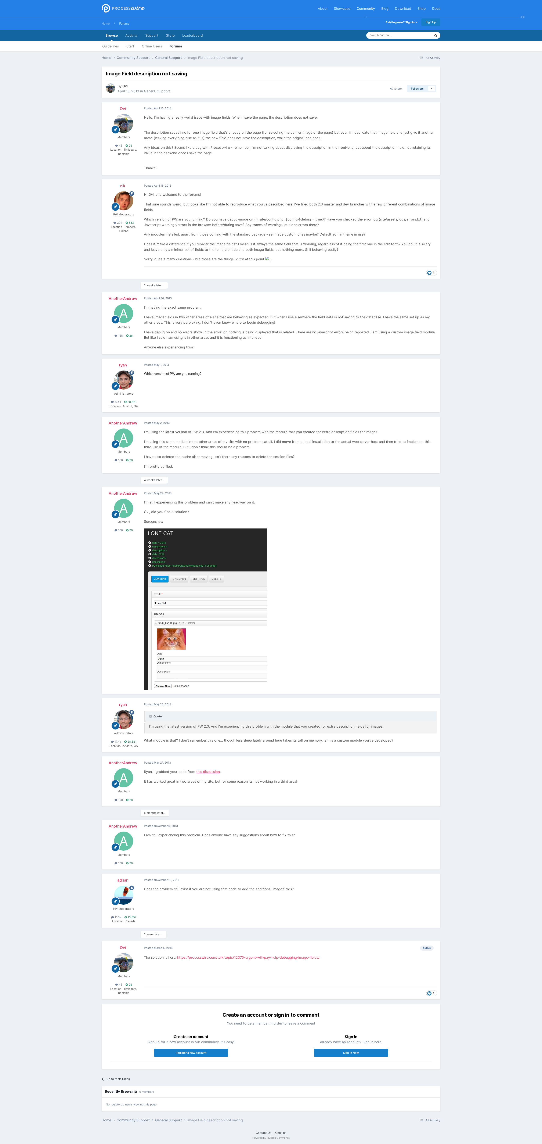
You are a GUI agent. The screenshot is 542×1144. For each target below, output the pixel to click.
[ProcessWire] (123, 8)
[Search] (435, 35)
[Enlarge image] (205, 609)
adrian (122, 880)
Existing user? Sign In (401, 22)
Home (106, 23)
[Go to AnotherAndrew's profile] (123, 313)
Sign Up (431, 22)
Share (397, 88)
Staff (130, 46)
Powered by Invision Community (271, 1137)
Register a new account (191, 1052)
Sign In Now (351, 1052)
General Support (157, 91)
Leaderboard (192, 35)
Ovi (125, 86)
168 (120, 335)
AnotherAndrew (123, 298)
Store (170, 35)
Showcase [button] (342, 8)
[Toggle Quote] (151, 716)
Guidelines (110, 46)
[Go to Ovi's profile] (110, 88)
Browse (111, 35)
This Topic (419, 35)
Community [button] (366, 8)
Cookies (280, 1132)
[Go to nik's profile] (123, 200)
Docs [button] (436, 8)
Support (151, 35)
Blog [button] (385, 8)
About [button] (323, 8)
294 (119, 222)
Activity (131, 35)
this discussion (208, 772)
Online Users (152, 46)
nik (122, 186)
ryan (123, 365)
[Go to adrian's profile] (123, 895)
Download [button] (403, 8)
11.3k (117, 917)
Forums (124, 23)
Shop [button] (422, 8)
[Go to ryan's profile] (123, 380)
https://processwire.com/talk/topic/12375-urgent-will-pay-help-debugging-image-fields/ (248, 957)
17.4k (117, 402)
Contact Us (263, 1132)
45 (120, 145)
